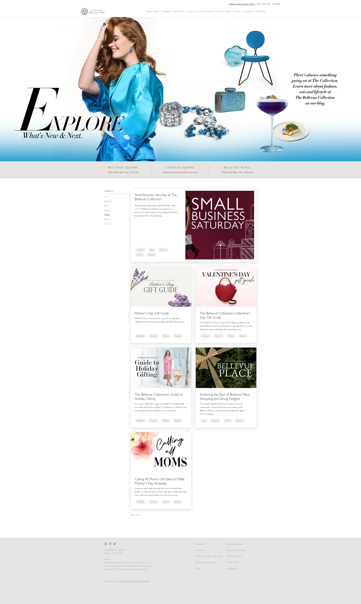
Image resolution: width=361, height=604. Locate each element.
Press (198, 568)
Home (107, 214)
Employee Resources (236, 550)
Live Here (248, 11)
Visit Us (218, 11)
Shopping (166, 11)
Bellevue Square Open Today (242, 3)
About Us (200, 550)
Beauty (107, 219)
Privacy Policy (232, 562)
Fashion (107, 210)
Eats (106, 205)
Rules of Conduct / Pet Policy (209, 556)
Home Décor (180, 11)
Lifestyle (107, 201)
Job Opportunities (234, 544)
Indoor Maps (152, 11)
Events (238, 11)
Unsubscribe (231, 568)
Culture (107, 223)
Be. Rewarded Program (206, 562)
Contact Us (201, 544)
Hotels (228, 11)
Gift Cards (261, 11)
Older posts (135, 514)
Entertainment (205, 11)
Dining (192, 11)
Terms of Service (234, 556)
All (105, 196)
